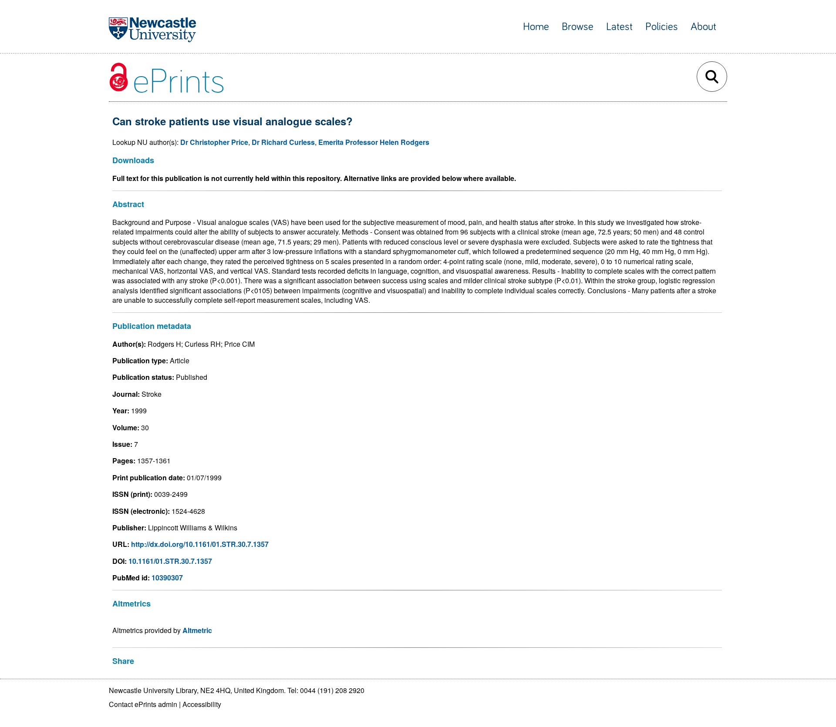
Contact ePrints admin (143, 704)
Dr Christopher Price (214, 142)
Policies (661, 26)
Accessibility (201, 704)
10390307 (167, 578)
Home (536, 26)
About (703, 26)
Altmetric (197, 630)
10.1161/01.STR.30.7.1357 (170, 561)
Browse (577, 26)
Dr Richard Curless (283, 142)
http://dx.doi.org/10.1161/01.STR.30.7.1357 (200, 544)
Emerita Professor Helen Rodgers (373, 142)
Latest (619, 26)
